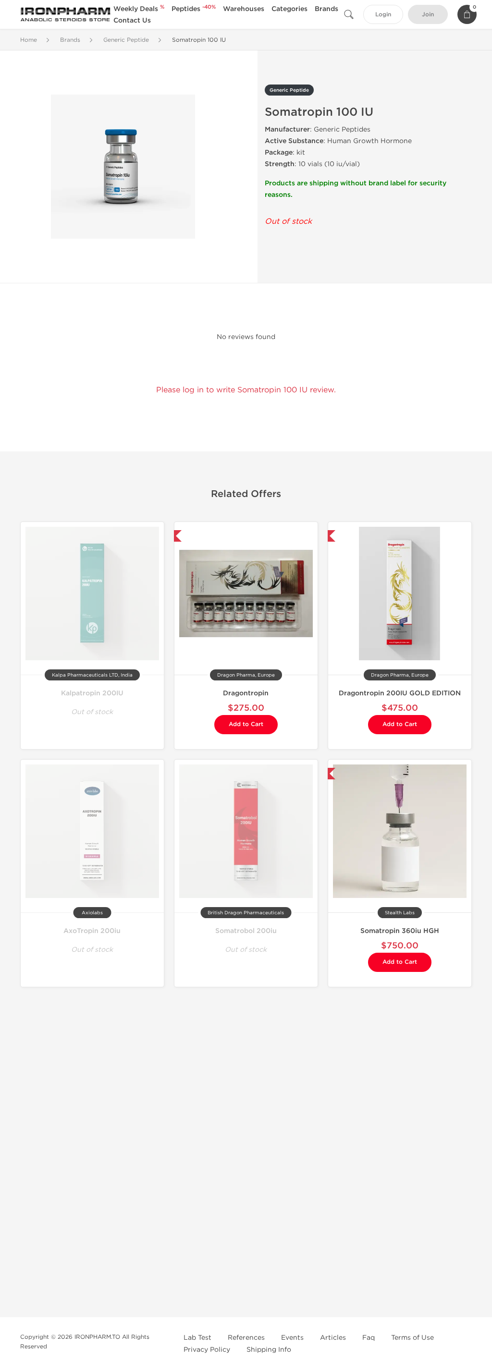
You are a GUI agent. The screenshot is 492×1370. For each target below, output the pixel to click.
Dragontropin (246, 693)
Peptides (194, 9)
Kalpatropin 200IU (92, 693)
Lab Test (197, 1338)
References (246, 1338)
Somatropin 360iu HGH (399, 931)
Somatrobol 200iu (246, 931)
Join (428, 14)
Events (292, 1338)
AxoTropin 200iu (92, 931)
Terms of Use (412, 1338)
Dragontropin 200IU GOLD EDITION (400, 693)
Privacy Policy (207, 1350)
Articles (333, 1338)
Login (383, 14)
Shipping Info (268, 1350)
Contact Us (132, 20)
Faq (368, 1338)
